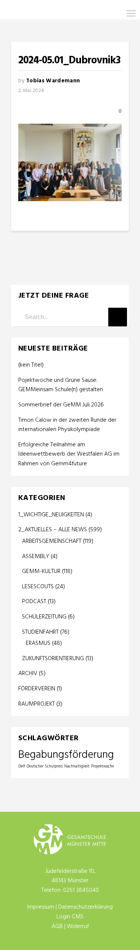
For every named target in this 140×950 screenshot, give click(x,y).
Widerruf (78, 926)
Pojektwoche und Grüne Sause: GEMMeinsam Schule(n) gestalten (60, 385)
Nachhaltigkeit (77, 766)
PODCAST (34, 602)
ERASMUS (38, 643)
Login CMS (70, 917)
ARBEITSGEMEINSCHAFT (51, 541)
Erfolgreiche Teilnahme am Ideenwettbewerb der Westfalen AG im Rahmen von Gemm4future (68, 454)
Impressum (40, 907)
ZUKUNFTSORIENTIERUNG (53, 659)
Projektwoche (102, 766)
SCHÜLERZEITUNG (44, 617)
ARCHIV (27, 673)
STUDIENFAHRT (40, 632)
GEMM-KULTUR (41, 571)
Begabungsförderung (66, 755)
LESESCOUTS (38, 587)
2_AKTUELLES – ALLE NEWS (52, 530)
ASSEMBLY (35, 556)
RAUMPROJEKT (36, 704)
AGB (57, 926)
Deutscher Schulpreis (45, 766)
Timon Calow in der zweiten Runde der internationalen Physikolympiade (67, 425)
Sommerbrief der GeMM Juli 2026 (61, 405)
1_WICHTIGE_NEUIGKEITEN (51, 515)
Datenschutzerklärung (85, 907)
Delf (21, 766)
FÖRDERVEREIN (36, 689)
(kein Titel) (31, 365)
